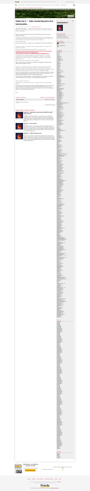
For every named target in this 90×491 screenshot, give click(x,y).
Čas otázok (59, 94)
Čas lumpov (59, 92)
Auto (28, 1)
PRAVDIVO (59, 229)
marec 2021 (59, 377)
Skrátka (58, 244)
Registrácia (68, 1)
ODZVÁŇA (58, 206)
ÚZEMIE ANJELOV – (60, 287)
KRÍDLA (58, 163)
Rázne (58, 234)
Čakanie (58, 90)
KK (57, 159)
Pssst (58, 233)
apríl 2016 (58, 428)
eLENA (58, 128)
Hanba (58, 133)
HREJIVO (58, 141)
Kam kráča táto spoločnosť (61, 153)
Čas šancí (58, 96)
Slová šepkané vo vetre (61, 249)
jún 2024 (58, 344)
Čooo (58, 108)
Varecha (39, 1)
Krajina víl (58, 162)
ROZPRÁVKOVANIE (60, 238)
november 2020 (59, 381)
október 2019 (59, 392)
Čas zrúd (58, 99)
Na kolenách (59, 178)
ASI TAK (58, 82)
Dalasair (58, 111)
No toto (58, 196)
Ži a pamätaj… (59, 313)
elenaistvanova (34, 26)
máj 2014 (58, 448)
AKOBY (58, 72)
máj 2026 (58, 324)
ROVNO (58, 236)
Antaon (58, 79)
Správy (22, 1)
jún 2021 (58, 375)
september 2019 (59, 393)
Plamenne (58, 220)
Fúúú (58, 131)
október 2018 (59, 402)
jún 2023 (58, 354)
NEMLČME (59, 191)
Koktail (31, 1)
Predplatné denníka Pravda (30, 470)
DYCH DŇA (59, 122)
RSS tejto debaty (52, 104)
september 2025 (59, 331)
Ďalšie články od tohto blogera (25, 110)
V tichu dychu (59, 293)
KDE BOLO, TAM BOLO (61, 155)
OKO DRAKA (59, 208)
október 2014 (59, 444)
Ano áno (58, 78)
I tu (57, 142)
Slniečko (58, 245)
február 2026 (59, 326)
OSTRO (58, 211)
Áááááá (58, 63)
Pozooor (58, 226)
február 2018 (59, 409)
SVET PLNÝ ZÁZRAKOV (61, 257)
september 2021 (59, 372)
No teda (58, 195)
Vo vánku (58, 303)
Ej (57, 126)
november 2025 (59, 329)
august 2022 (59, 363)
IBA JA (58, 144)
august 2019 (59, 394)
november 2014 (59, 443)
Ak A (57, 69)
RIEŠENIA (58, 235)
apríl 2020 (58, 387)
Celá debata (47, 104)
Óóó (57, 209)
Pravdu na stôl (59, 230)
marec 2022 (59, 367)
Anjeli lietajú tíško (60, 76)
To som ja (58, 274)
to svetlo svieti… (59, 275)
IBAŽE (58, 146)
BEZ (57, 87)
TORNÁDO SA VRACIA (61, 277)
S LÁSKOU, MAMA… (60, 242)
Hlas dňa (58, 136)
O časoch (58, 200)
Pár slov (58, 218)
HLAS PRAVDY (59, 137)
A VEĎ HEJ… (59, 60)
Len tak (58, 174)
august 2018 (59, 404)
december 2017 (59, 411)
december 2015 (59, 432)
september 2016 (59, 424)
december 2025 (59, 328)
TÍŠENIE (58, 271)
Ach (57, 64)
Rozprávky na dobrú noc (61, 239)
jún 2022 (58, 364)
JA (57, 148)
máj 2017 (58, 417)
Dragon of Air (59, 118)
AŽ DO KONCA (59, 85)
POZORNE (59, 227)
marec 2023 (59, 357)
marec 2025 (59, 336)
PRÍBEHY (58, 232)
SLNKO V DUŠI (59, 246)
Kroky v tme (59, 165)
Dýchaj (58, 125)
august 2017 (59, 414)
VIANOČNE (59, 299)
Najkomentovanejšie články (39, 5)
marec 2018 (59, 408)
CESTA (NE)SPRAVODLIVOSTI (62, 102)
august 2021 (59, 373)
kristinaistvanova (62, 45)
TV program (59, 456)
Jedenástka (59, 150)
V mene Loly (59, 289)
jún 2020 (58, 385)
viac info (59, 481)
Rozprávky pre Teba (60, 240)
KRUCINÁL (59, 166)
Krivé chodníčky (59, 164)
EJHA (58, 127)
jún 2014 (58, 447)
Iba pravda (58, 145)
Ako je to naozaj (59, 71)
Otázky (58, 214)
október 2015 (59, 433)
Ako (57, 70)
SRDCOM (58, 255)
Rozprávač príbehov (60, 237)
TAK (57, 260)
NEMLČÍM (58, 190)
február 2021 (59, 378)
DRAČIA (58, 117)
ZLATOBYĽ (59, 315)
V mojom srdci (59, 291)
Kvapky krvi (59, 169)
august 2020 (59, 383)
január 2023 (59, 358)
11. (57, 53)
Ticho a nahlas (59, 270)
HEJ (57, 134)
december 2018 (59, 401)
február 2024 (59, 347)
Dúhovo (58, 121)
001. (57, 52)
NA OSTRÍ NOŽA (59, 181)
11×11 (58, 54)
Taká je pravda (59, 263)
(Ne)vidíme (59, 51)
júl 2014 (58, 446)
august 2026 (59, 321)
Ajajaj (58, 68)
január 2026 (59, 327)
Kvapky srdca (59, 170)
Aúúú (58, 84)
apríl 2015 (58, 439)
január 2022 (59, 369)
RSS (72, 20)
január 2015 (59, 441)
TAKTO (58, 264)
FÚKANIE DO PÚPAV (60, 130)
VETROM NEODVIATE (60, 298)
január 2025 (59, 338)
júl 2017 (58, 415)
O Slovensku (59, 202)
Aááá (58, 62)
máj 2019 (58, 396)
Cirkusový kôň (59, 106)
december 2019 (59, 390)
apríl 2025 (58, 335)
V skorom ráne (59, 292)
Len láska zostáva (60, 172)
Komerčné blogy (56, 5)
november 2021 (59, 370)
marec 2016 (59, 429)
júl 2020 (58, 384)
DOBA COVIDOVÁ (60, 114)
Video (50, 1)
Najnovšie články (21, 5)
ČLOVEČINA (59, 107)
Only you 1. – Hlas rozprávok (30, 123)
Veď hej (58, 294)
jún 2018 (58, 406)
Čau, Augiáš (59, 101)
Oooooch (58, 210)
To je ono (58, 272)
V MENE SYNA (59, 290)
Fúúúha (58, 132)
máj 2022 (58, 365)
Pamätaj (58, 217)
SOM (58, 252)
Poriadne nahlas (59, 221)
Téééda (58, 267)
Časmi (58, 100)
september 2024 (59, 341)
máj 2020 (58, 386)
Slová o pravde (59, 247)
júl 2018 (58, 405)
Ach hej (58, 65)
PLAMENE (58, 219)
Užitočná (46, 1)
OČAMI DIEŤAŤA (60, 203)
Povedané (58, 224)
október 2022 (59, 361)
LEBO (58, 171)
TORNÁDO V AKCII (60, 278)
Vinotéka (58, 457)
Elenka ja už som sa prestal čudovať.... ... (23, 102)
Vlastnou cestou (59, 302)
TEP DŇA (58, 268)
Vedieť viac (39, 26)
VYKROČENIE (59, 305)
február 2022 (59, 368)
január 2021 (59, 379)
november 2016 (59, 422)
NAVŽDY (58, 189)
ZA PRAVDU (59, 307)
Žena (37, 1)
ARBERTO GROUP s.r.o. (55, 488)
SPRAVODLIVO (59, 253)
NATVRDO (58, 188)
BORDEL (58, 89)
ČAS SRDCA (59, 97)
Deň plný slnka (59, 112)
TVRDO (58, 284)
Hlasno (58, 138)
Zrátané (58, 316)
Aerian (58, 66)
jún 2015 (58, 437)
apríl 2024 (58, 345)
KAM (58, 152)
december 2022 (59, 359)
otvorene (19, 7)
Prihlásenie (72, 1)
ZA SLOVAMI (59, 308)
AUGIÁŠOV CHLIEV (60, 83)
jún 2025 (58, 333)
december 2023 (59, 349)
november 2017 (59, 412)
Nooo (58, 197)
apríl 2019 (58, 397)
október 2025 (59, 330)
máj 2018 (58, 407)
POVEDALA (59, 223)
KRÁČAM (58, 161)
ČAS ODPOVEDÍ (60, 93)
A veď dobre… (59, 59)
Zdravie (34, 1)
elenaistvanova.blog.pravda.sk (61, 23)
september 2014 (59, 445)
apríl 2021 (58, 376)
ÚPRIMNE (58, 285)
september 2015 (59, 434)
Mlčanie (58, 177)
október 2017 (59, 413)
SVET (58, 256)
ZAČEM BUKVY (59, 310)
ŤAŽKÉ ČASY (59, 266)
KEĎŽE (58, 158)
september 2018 (59, 403)
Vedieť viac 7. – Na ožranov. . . (21, 97)
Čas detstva (59, 91)
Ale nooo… (59, 75)
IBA (57, 143)
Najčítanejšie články (29, 5)
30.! (57, 55)
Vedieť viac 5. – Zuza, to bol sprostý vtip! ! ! (47, 97)
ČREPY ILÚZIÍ (59, 109)
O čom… (58, 201)
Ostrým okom (59, 212)
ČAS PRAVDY (59, 95)
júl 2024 (58, 343)
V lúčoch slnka (59, 288)
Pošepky (58, 222)
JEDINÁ (58, 151)
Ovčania (58, 216)
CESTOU (58, 105)
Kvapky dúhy (59, 168)
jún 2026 (58, 323)
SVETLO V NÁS (59, 259)
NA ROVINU (59, 182)
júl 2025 (58, 332)
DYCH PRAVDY (59, 123)
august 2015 (59, 435)
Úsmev (58, 286)
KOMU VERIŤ (59, 160)
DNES (58, 113)
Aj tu (57, 67)
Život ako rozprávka (60, 314)
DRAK (58, 119)
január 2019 (59, 400)
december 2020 (59, 380)
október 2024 (59, 340)
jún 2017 (58, 416)
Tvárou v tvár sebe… (60, 283)
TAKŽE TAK (59, 265)
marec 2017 (59, 419)
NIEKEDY (58, 194)
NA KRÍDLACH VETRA (60, 180)
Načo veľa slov (59, 184)
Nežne (58, 193)
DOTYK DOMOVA (60, 115)
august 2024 (59, 342)
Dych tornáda (59, 124)
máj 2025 (58, 334)
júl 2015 (58, 436)
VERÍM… (58, 297)
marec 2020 (59, 388)
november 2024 (59, 339)
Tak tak (58, 262)
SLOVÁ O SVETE (60, 248)
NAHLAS (58, 185)
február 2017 (59, 420)
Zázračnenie (59, 312)
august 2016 (59, 425)
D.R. (57, 110)
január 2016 (59, 431)
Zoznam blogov (49, 5)
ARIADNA (58, 80)
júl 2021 (58, 374)
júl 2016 (58, 426)
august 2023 (59, 352)
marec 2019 (59, 398)
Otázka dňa (59, 213)
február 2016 (59, 430)
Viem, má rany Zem (60, 300)
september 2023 (59, 351)
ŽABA (58, 309)
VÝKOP (58, 304)
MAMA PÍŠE (59, 176)
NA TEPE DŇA (59, 183)
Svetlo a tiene (59, 258)
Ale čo (58, 74)
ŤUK (57, 282)
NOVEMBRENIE (59, 198)
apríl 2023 (58, 356)
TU (57, 281)
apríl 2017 (58, 418)
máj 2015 (58, 438)
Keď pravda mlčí (59, 156)
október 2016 (59, 423)
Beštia (58, 86)
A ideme (58, 57)
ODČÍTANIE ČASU (60, 204)
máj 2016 (58, 427)
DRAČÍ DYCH (59, 116)
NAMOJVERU (59, 186)
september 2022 (59, 362)
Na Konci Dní (59, 179)
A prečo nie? (59, 58)
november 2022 (59, 360)
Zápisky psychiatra (60, 311)
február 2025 (59, 337)
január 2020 (59, 389)
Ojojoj (58, 207)
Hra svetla (58, 140)
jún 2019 (58, 395)
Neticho (58, 192)
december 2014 (59, 442)
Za (57, 306)
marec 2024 (59, 346)
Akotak (58, 73)
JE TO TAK (58, 149)
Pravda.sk (58, 454)
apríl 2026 (58, 325)
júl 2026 (58, 322)
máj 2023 (58, 355)
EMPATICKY (59, 129)
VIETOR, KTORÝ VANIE (61, 301)
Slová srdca (59, 250)
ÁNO (58, 77)
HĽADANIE (59, 135)
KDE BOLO (59, 154)
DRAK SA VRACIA (60, 120)
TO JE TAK (58, 273)
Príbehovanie (59, 231)
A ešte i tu (58, 56)
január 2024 (59, 348)
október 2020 (59, 382)
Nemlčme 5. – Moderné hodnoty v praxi (33, 133)
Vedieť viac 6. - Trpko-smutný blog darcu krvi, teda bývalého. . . (33, 7)
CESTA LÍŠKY (59, 104)
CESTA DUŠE (59, 103)
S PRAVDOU (59, 243)
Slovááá (58, 251)
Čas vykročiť (59, 98)
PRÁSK (58, 228)
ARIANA (58, 81)
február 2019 (59, 399)
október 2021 (59, 371)
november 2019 (59, 391)
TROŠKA (58, 280)
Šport (58, 455)
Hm (57, 139)
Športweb (25, 1)
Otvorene (58, 215)
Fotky (58, 453)
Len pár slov (59, 173)
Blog (16, 5)
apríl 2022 (58, 366)
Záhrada (43, 1)
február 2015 (59, 440)
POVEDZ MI (59, 225)
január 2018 (59, 410)
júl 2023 (58, 353)
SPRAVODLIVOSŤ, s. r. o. (61, 254)
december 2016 (59, 421)
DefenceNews (53, 1)
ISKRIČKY (58, 147)
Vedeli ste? (59, 295)
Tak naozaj (59, 261)
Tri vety (58, 279)
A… (57, 61)
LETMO (58, 175)
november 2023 (59, 350)
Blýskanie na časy (60, 88)
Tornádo (58, 276)
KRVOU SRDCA (59, 167)
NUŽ (57, 199)
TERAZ (58, 269)
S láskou (58, 241)
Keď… (58, 157)
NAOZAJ (58, 187)
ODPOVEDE (59, 205)
